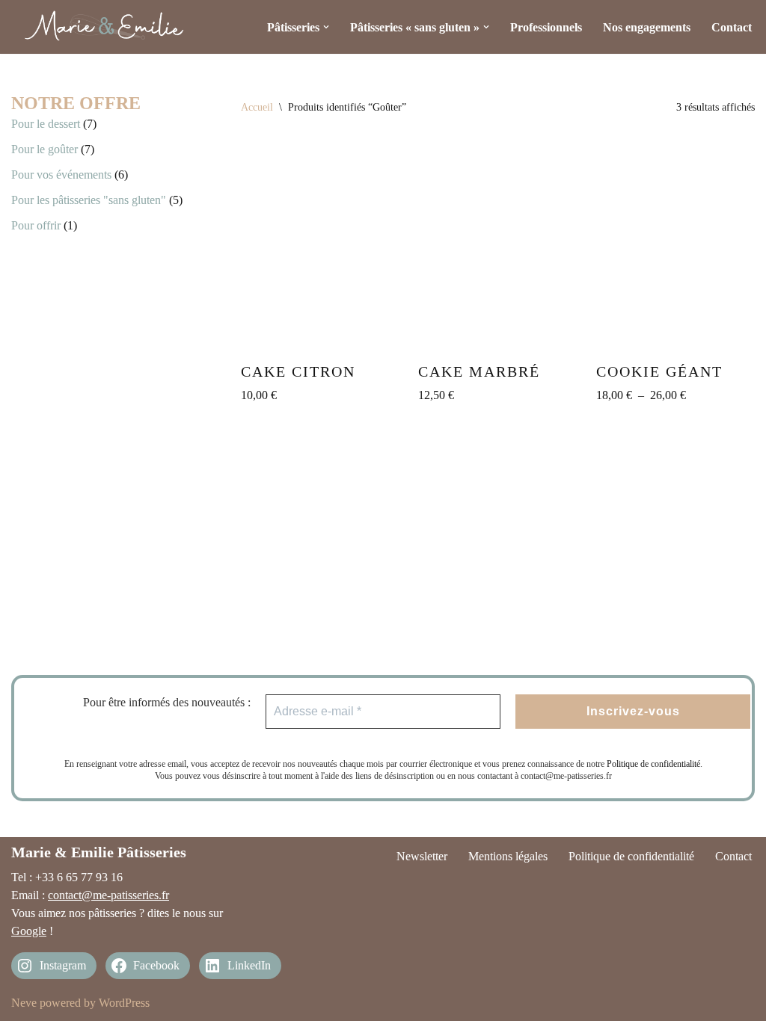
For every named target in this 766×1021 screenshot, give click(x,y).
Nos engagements (646, 27)
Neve (24, 1002)
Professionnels (546, 27)
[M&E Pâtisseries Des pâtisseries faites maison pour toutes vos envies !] (104, 27)
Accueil (257, 107)
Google (28, 931)
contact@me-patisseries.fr (108, 895)
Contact (731, 27)
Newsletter (421, 856)
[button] (326, 27)
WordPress (124, 1002)
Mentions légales (508, 856)
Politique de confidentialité (653, 764)
